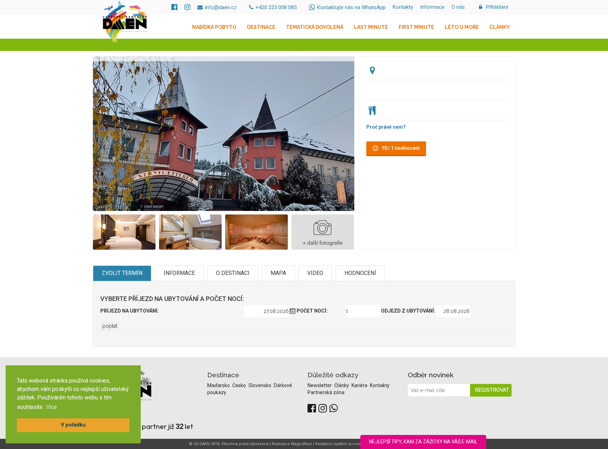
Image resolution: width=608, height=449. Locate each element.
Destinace (261, 27)
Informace (432, 7)
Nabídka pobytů (214, 27)
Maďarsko (219, 385)
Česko (239, 385)
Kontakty (403, 7)
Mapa (278, 273)
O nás (458, 7)
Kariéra (360, 385)
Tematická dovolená (314, 27)
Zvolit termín (122, 273)
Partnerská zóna (326, 392)
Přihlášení (496, 7)
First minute (416, 27)
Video (315, 273)
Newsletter (320, 385)
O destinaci (232, 273)
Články (499, 27)
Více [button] (51, 407)
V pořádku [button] (73, 425)
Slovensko (260, 385)
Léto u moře (462, 27)
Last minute (371, 27)
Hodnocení (360, 273)
